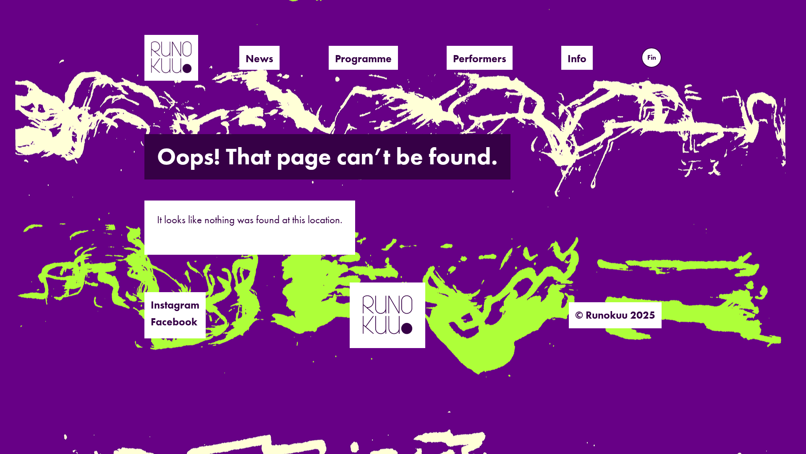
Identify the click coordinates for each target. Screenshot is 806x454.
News (259, 58)
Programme (363, 58)
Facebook (174, 321)
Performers (479, 58)
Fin (651, 57)
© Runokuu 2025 (615, 315)
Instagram (175, 304)
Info (577, 58)
